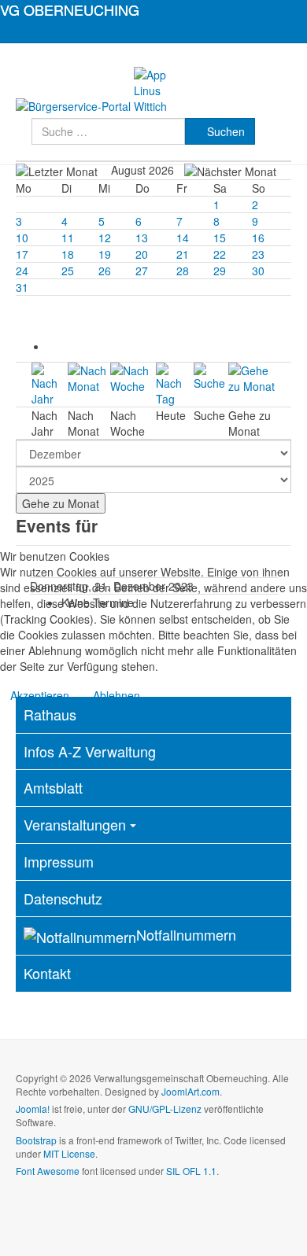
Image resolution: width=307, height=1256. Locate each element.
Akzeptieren (39, 695)
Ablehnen (116, 695)
